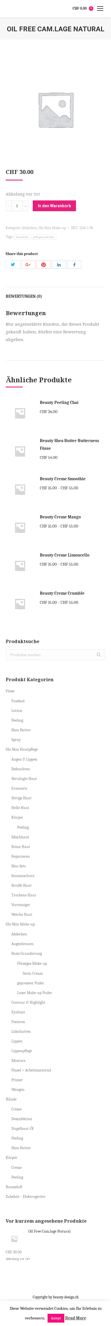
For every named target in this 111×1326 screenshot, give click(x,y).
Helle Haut (20, 807)
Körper (17, 817)
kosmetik (22, 237)
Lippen (16, 1041)
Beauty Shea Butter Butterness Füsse (69, 444)
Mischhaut (20, 837)
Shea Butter (21, 730)
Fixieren (18, 1021)
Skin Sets (18, 866)
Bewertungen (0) (24, 296)
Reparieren (20, 856)
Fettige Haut (21, 798)
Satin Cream (33, 973)
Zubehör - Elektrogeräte (25, 1196)
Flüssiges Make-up (32, 963)
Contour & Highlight (28, 1002)
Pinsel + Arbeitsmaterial (31, 1070)
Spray (16, 739)
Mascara (18, 1060)
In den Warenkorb (54, 206)
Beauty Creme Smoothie (63, 478)
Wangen (17, 1089)
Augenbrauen (22, 943)
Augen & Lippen (24, 759)
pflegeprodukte (43, 237)
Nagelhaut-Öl (22, 1128)
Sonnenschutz (22, 875)
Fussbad (17, 701)
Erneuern (19, 788)
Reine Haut (20, 846)
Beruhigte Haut (24, 778)
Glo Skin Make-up (52, 228)
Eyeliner (18, 1012)
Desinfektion (21, 1118)
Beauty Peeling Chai (59, 402)
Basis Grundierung (26, 953)
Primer (17, 1079)
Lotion (16, 710)
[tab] (55, 293)
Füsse (10, 691)
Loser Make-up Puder (34, 992)
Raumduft (14, 1187)
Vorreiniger (20, 904)
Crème (16, 1109)
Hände (11, 1099)
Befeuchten (20, 769)
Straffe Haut (21, 885)
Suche (98, 654)
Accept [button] (56, 1318)
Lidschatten (21, 1031)
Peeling (17, 720)
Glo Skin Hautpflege (22, 749)
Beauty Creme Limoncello (64, 555)
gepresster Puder (30, 983)
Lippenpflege (21, 1050)
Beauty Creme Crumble (62, 593)
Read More (75, 1318)
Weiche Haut (21, 914)
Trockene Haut (23, 895)
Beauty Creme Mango (60, 517)
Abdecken (29, 228)
